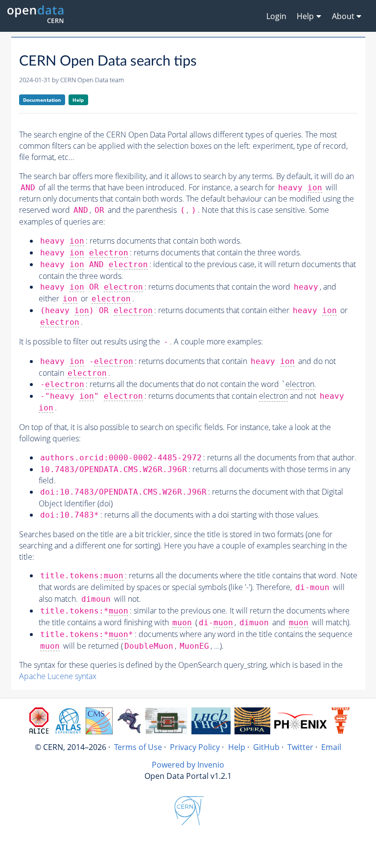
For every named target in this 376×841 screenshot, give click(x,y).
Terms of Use (138, 747)
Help (78, 99)
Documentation (42, 99)
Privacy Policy (195, 747)
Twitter (300, 747)
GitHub (266, 747)
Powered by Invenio (188, 764)
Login (276, 16)
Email (331, 747)
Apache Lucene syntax (57, 676)
